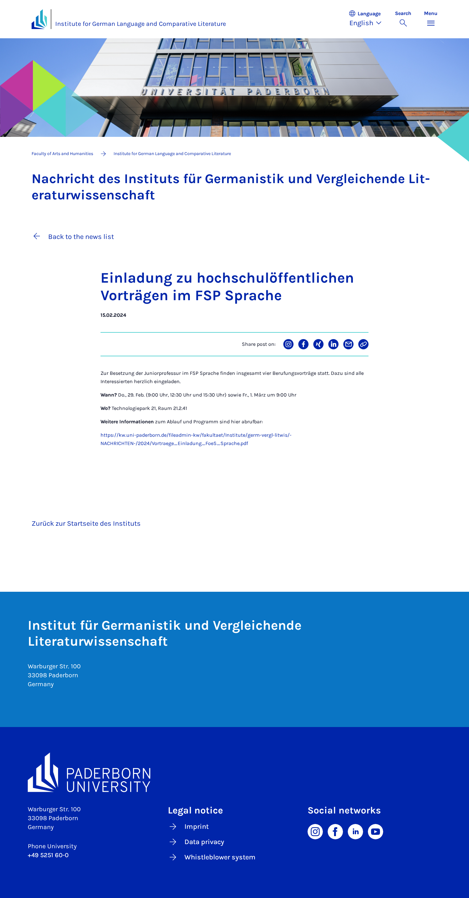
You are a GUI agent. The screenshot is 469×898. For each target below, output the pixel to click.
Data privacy (204, 842)
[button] (368, 19)
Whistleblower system (220, 857)
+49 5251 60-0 (48, 855)
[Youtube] (375, 831)
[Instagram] (315, 831)
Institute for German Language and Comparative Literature (140, 23)
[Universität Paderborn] (234, 772)
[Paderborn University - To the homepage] (39, 19)
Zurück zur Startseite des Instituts (86, 523)
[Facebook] (335, 831)
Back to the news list (81, 237)
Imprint (196, 826)
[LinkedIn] (355, 831)
